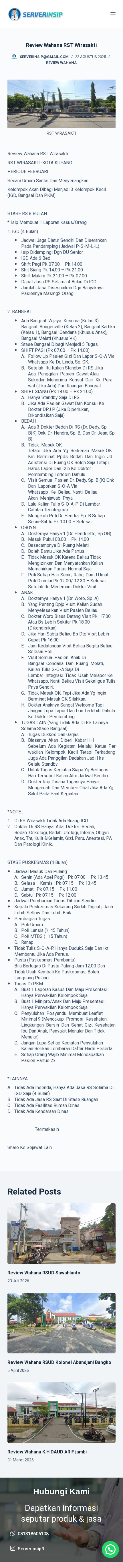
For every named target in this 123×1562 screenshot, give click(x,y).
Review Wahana (61, 63)
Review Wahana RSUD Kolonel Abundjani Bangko (59, 1362)
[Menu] (113, 14)
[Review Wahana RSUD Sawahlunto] (61, 1233)
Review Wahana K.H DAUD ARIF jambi (47, 1452)
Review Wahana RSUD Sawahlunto (43, 1273)
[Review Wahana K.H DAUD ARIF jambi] (61, 1412)
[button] (110, 1549)
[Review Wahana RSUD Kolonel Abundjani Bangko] (61, 1323)
